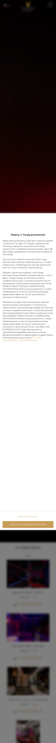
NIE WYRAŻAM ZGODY (28, 517)
